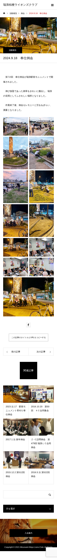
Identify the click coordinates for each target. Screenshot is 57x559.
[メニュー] (52, 4)
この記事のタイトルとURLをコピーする (28, 337)
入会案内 (28, 533)
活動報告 (12, 50)
